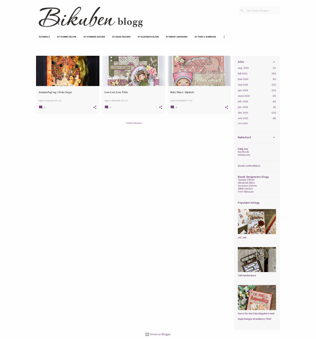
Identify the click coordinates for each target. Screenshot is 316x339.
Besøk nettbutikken (249, 165)
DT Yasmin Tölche (66, 37)
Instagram (244, 154)
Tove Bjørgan (246, 191)
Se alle (225, 50)
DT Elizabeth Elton (148, 37)
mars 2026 (244, 95)
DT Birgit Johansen (176, 37)
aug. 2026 (243, 67)
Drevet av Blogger (160, 334)
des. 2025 (243, 112)
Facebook (243, 151)
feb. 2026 (243, 101)
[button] (95, 107)
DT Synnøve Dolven (94, 37)
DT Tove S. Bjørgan (205, 37)
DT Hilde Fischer (121, 37)
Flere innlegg (134, 123)
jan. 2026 (243, 107)
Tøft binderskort (247, 275)
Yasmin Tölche (246, 179)
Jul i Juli (242, 237)
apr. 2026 (243, 90)
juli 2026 (242, 73)
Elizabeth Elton (246, 182)
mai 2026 (243, 84)
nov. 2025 (243, 118)
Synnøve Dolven (247, 185)
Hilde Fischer (245, 188)
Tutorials (44, 37)
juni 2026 (243, 79)
